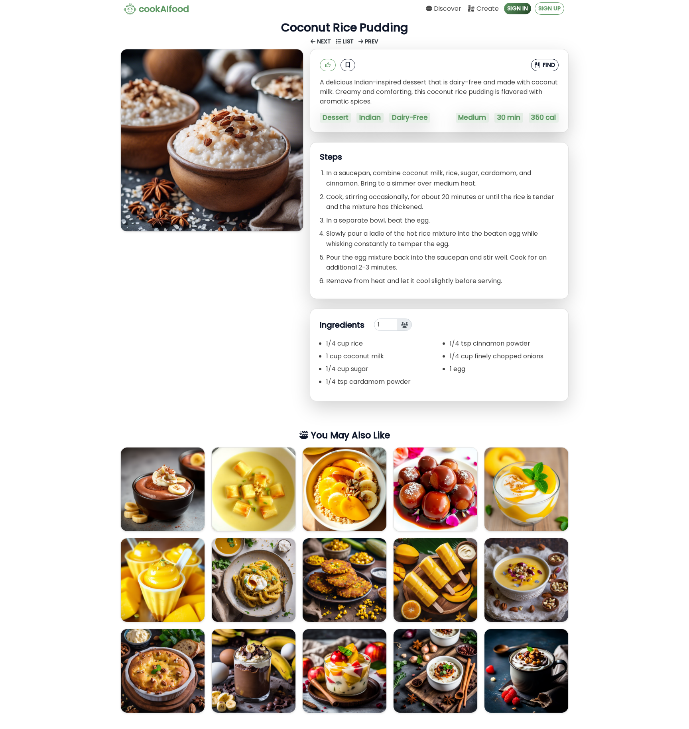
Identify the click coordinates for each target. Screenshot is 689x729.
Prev (370, 41)
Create (487, 8)
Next (324, 41)
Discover (446, 8)
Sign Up (549, 8)
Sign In (517, 8)
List (348, 41)
